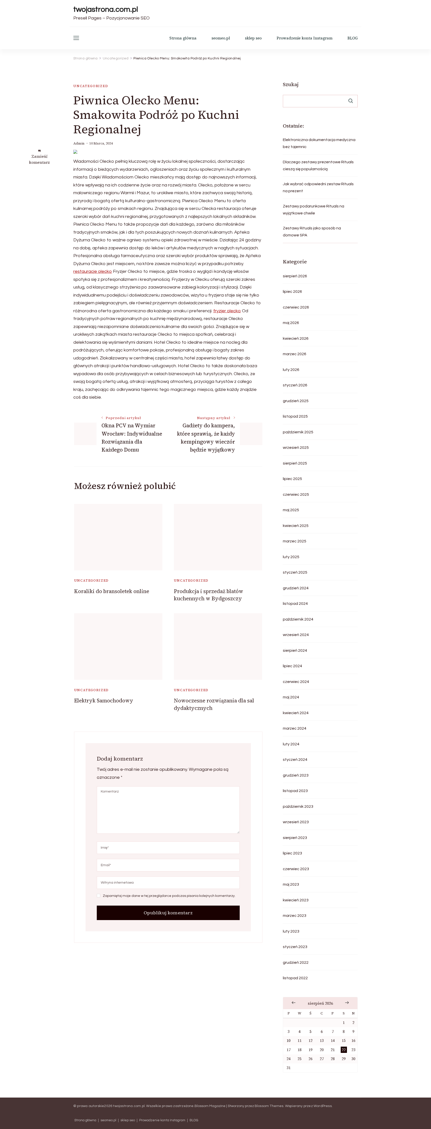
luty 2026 (291, 370)
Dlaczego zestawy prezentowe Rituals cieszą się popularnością (318, 165)
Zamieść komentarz (39, 159)
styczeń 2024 (295, 760)
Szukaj (291, 84)
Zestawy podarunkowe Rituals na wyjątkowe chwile (313, 209)
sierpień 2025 (295, 463)
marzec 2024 (294, 728)
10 (289, 1040)
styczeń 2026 (295, 385)
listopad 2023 (295, 791)
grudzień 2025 (296, 401)
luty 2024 (291, 744)
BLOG (352, 38)
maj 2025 (291, 510)
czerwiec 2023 (296, 869)
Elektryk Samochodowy (103, 700)
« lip (293, 1002)
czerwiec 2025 (296, 494)
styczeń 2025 (295, 572)
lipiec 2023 (292, 853)
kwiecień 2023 (296, 900)
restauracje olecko (92, 271)
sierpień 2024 (295, 650)
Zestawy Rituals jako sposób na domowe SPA (312, 231)
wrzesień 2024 (296, 635)
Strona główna (183, 38)
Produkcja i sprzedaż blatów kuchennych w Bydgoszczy (208, 595)
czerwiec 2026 (296, 307)
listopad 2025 (295, 416)
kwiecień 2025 (296, 526)
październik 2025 (298, 432)
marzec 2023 (294, 916)
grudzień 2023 (296, 775)
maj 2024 (291, 697)
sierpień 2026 (295, 276)
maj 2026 (291, 323)
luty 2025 (291, 557)
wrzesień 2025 (296, 448)
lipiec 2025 (292, 479)
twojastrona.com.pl (105, 9)
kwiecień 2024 (296, 713)
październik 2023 (298, 806)
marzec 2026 (294, 354)
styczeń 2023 (295, 947)
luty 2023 (291, 931)
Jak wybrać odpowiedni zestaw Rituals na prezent (318, 187)
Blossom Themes (269, 1106)
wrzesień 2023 (296, 822)
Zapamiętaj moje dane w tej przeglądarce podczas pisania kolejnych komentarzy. (169, 896)
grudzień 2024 (296, 588)
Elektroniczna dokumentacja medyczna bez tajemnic (319, 143)
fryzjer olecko (227, 311)
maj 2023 (291, 884)
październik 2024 (298, 619)
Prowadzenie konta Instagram (304, 38)
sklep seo (253, 38)
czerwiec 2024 (296, 682)
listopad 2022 (295, 978)
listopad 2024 (295, 604)
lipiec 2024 (292, 666)
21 (333, 1049)
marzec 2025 (294, 541)
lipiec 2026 (292, 292)
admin (79, 143)
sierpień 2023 (295, 838)
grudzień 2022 (296, 963)
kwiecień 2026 (296, 338)
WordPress (323, 1106)
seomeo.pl (221, 38)
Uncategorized (90, 86)
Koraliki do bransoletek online (111, 591)
